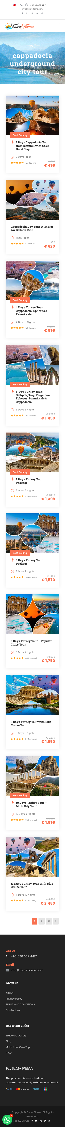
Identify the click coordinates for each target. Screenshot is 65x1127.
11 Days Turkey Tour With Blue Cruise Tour (32, 885)
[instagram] (42, 13)
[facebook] (22, 13)
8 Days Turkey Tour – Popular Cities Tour (31, 642)
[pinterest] (32, 13)
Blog (8, 1041)
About (10, 993)
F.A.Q (9, 1052)
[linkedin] (27, 13)
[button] (7, 1120)
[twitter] (37, 13)
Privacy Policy (14, 998)
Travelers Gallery (16, 1035)
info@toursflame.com (32, 9)
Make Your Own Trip (18, 1047)
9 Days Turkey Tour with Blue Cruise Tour (31, 723)
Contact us (13, 1010)
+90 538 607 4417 (37, 5)
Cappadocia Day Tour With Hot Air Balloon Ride (32, 228)
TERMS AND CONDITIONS (20, 1004)
